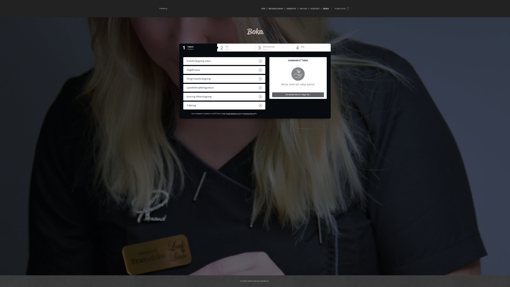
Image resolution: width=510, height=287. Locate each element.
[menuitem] (264, 8)
